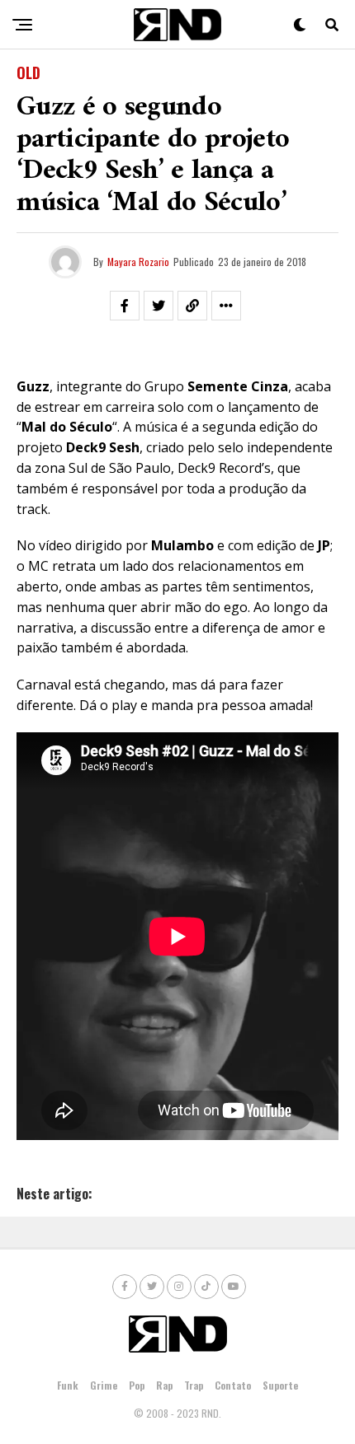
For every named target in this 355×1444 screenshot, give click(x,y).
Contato (233, 1385)
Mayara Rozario (138, 262)
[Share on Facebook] (125, 305)
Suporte (280, 1385)
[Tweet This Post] (158, 305)
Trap (193, 1385)
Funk (67, 1385)
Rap (164, 1385)
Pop (136, 1385)
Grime (103, 1385)
